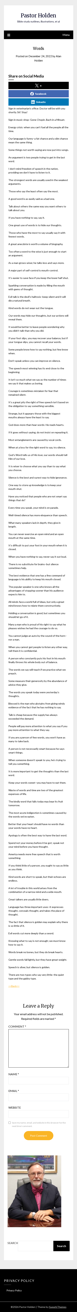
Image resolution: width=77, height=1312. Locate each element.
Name (13, 1074)
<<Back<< (14, 986)
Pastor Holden (38, 15)
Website (14, 1107)
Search (13, 1243)
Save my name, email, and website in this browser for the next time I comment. (39, 1124)
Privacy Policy (14, 1290)
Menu (66, 34)
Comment (17, 1026)
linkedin (41, 101)
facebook (40, 93)
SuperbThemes (57, 1306)
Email (13, 1090)
